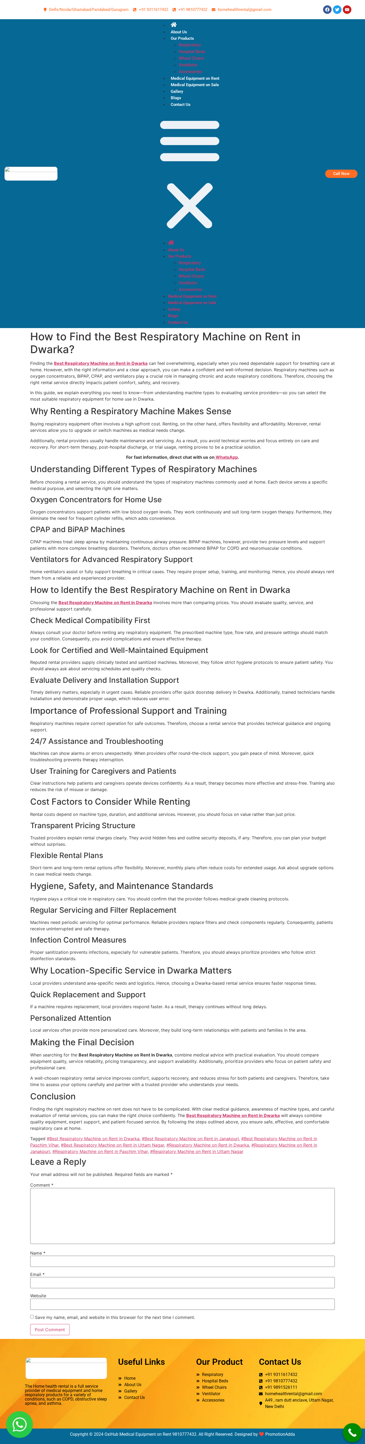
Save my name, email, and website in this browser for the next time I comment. (115, 1317)
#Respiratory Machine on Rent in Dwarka (207, 1145)
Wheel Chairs (191, 58)
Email (37, 1274)
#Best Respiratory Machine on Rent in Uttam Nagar (112, 1145)
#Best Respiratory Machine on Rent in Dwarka (93, 1138)
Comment (41, 1185)
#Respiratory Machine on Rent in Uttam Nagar (196, 1151)
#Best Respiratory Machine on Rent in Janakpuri (190, 1138)
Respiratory (190, 44)
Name (37, 1253)
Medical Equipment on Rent (195, 78)
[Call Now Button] (352, 1432)
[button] (189, 173)
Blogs (176, 97)
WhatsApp (226, 457)
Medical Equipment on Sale (195, 84)
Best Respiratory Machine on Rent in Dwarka (100, 363)
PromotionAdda (280, 1434)
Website (38, 1296)
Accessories (190, 71)
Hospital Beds (192, 51)
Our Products (182, 38)
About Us (179, 32)
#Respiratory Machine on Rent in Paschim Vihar (100, 1151)
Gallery (177, 91)
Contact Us (181, 104)
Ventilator (188, 64)
